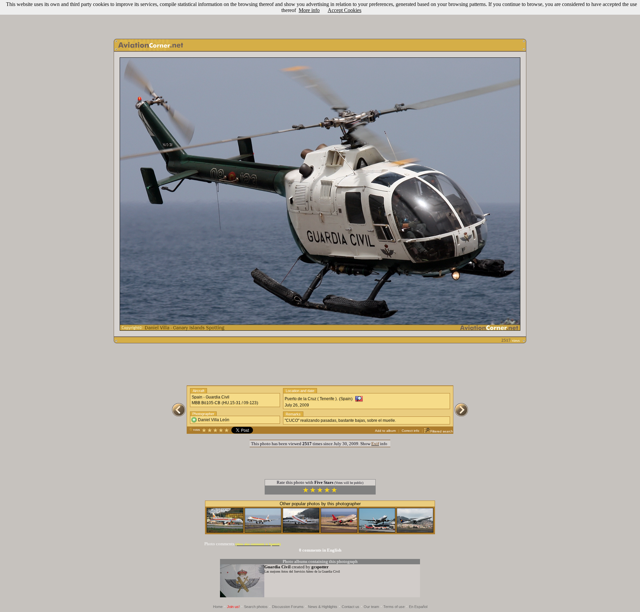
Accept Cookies (344, 10)
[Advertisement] (320, 18)
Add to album (385, 430)
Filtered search (441, 431)
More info (309, 10)
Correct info (410, 430)
